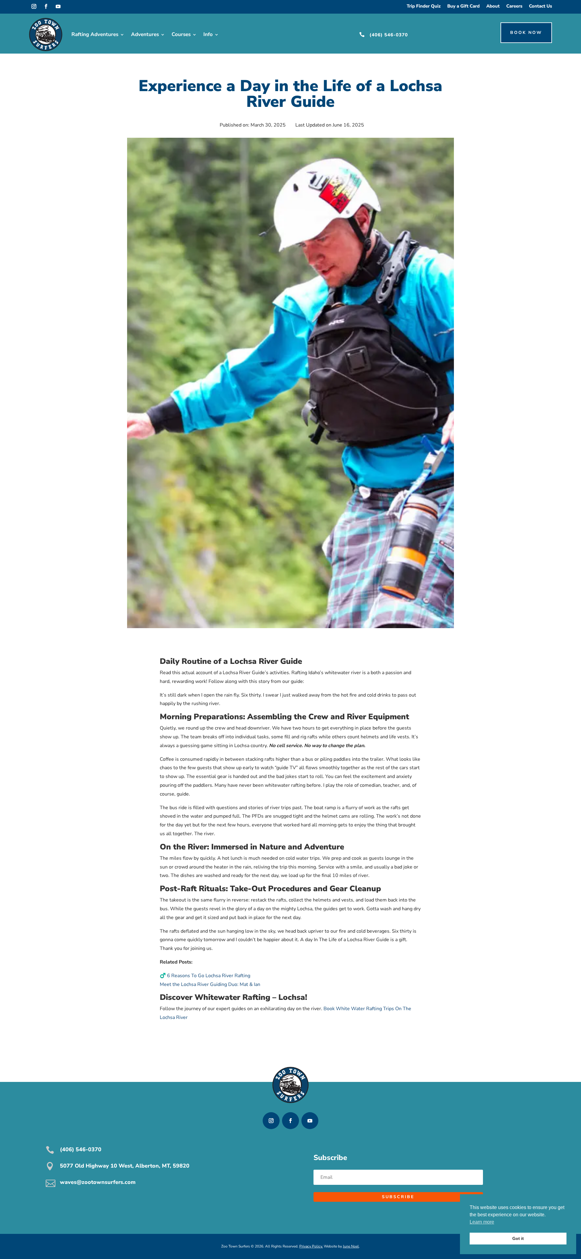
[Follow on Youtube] (58, 6)
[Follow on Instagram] (34, 6)
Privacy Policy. (311, 1246)
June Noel (351, 1246)
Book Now (526, 32)
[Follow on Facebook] (46, 6)
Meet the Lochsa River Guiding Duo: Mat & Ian (210, 984)
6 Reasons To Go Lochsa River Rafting (208, 975)
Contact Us (540, 6)
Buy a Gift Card (463, 6)
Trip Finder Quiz (424, 6)
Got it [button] (518, 1238)
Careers (514, 6)
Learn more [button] (482, 1221)
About (493, 6)
